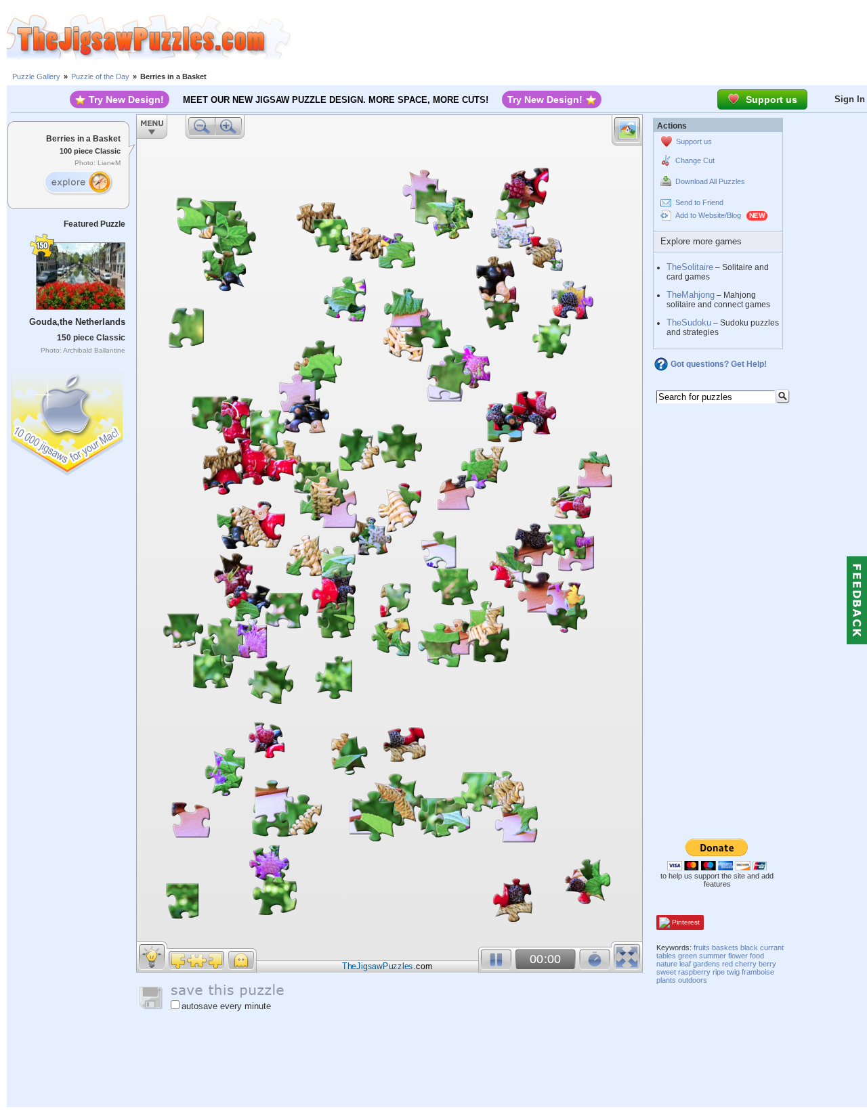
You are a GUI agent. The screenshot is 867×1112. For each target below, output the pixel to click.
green (687, 956)
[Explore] (78, 182)
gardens (706, 964)
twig (733, 972)
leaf (685, 964)
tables (666, 956)
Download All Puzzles (710, 181)
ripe (719, 972)
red (727, 964)
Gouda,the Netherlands (77, 322)
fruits (702, 947)
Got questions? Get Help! (719, 364)
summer (712, 956)
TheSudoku (689, 322)
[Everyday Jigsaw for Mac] (67, 421)
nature (666, 964)
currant (772, 947)
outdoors (692, 980)
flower (738, 956)
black (749, 947)
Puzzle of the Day (100, 76)
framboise (758, 972)
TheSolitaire (690, 267)
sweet (666, 972)
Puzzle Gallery (36, 76)
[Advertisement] (579, 37)
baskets (725, 947)
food (757, 956)
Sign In (849, 99)
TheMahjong (691, 295)
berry (767, 964)
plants (666, 980)
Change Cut (695, 160)
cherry (746, 964)
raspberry (694, 972)
